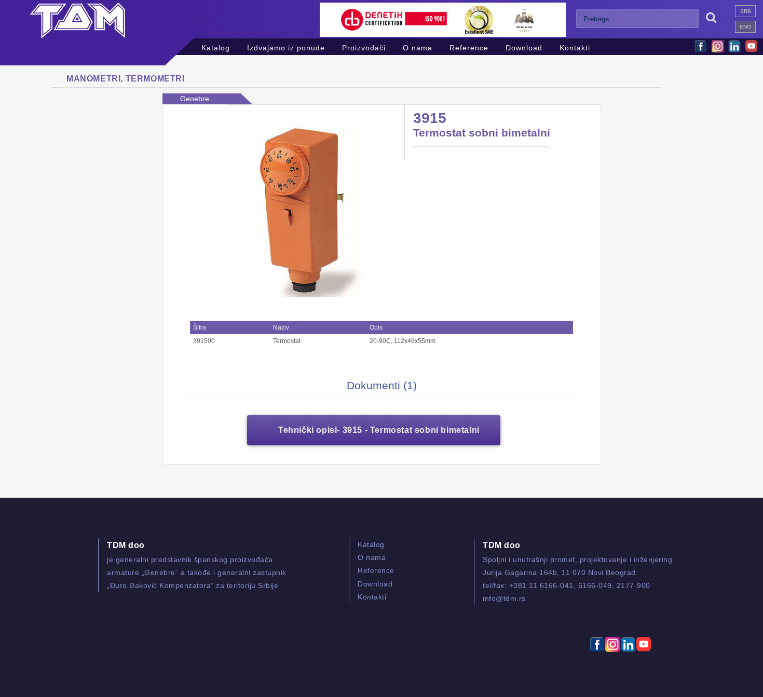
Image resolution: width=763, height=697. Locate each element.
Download (524, 47)
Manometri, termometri (125, 78)
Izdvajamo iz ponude (286, 47)
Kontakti (575, 47)
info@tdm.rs (504, 598)
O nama (417, 47)
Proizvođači (364, 47)
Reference (468, 47)
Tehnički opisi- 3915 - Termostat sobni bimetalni (379, 430)
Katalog (215, 47)
